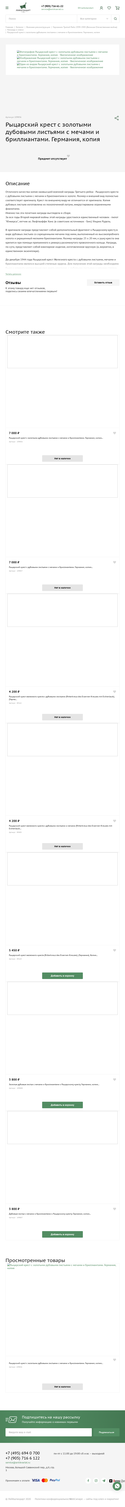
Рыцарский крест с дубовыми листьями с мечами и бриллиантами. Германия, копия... (51, 567)
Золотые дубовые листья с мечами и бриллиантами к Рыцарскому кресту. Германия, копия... (54, 1084)
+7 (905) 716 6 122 (23, 1458)
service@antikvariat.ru (52, 9)
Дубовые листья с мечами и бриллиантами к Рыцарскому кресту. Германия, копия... (50, 1214)
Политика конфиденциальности (53, 1499)
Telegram (104, 1481)
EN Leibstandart (85, 8)
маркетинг (113, 1499)
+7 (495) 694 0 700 (23, 1453)
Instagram (96, 1481)
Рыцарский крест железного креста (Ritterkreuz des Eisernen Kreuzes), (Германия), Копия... (53, 955)
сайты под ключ (95, 1499)
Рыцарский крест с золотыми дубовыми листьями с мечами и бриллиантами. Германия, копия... (56, 438)
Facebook (88, 1481)
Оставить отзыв (103, 282)
